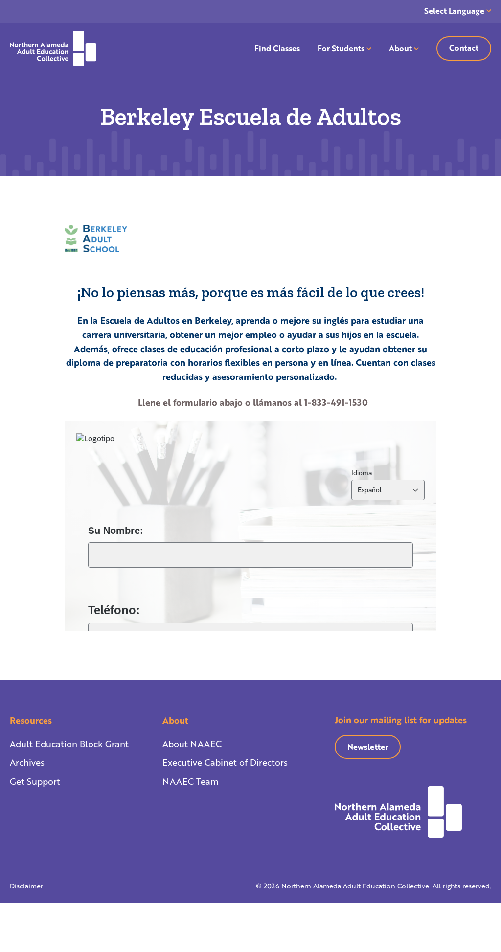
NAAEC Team (190, 781)
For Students (341, 48)
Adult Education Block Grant (69, 743)
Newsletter (367, 746)
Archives (27, 762)
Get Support (35, 781)
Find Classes (277, 48)
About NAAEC (192, 743)
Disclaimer (26, 885)
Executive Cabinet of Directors (225, 762)
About (400, 48)
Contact (463, 47)
